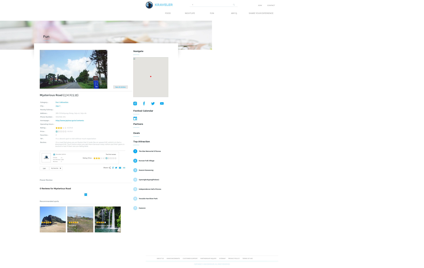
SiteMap (222, 258)
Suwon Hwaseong (146, 170)
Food (168, 13)
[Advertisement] (149, 226)
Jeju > (58, 106)
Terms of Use (247, 258)
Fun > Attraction (62, 102)
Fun (212, 13)
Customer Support (190, 258)
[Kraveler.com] (159, 5)
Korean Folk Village (146, 161)
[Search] (234, 5)
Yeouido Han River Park (148, 199)
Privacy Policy (234, 258)
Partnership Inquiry (208, 258)
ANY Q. (234, 13)
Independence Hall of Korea (150, 189)
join (260, 5)
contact (271, 5)
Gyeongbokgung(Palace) (149, 180)
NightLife (190, 13)
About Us (160, 258)
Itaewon (142, 208)
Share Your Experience (258, 13)
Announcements (173, 258)
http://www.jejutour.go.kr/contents (70, 120)
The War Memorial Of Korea (150, 151)
